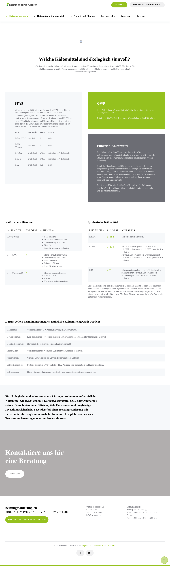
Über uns (140, 16)
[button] (164, 560)
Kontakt (119, 5)
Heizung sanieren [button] (18, 16)
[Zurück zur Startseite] (22, 5)
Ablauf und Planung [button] (85, 16)
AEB (112, 545)
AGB (106, 545)
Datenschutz (98, 545)
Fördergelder (108, 16)
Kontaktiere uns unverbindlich (27, 520)
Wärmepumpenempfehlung (147, 5)
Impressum (86, 545)
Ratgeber (125, 16)
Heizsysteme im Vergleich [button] (51, 16)
